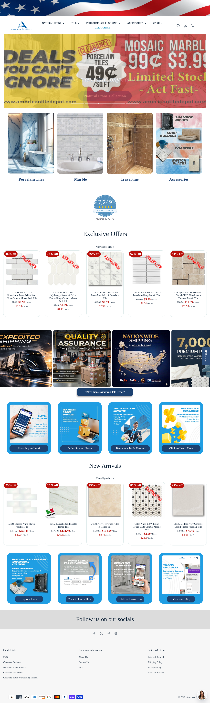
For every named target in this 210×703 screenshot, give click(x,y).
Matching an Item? (29, 448)
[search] (178, 25)
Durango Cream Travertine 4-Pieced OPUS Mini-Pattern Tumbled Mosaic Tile (188, 295)
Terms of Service (156, 672)
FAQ (5, 657)
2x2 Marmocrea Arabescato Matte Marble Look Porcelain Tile (105, 295)
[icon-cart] (192, 25)
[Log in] (185, 25)
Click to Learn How (181, 448)
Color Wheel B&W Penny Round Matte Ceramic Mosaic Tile (146, 527)
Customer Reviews (12, 662)
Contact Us (84, 662)
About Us (83, 657)
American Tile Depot (196, 697)
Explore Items (29, 599)
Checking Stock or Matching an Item (20, 677)
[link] (113, 247)
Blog (81, 667)
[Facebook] (94, 633)
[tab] (77, 104)
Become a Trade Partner (130, 448)
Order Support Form (80, 448)
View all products (104, 247)
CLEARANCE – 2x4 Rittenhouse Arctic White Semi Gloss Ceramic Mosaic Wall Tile (22, 295)
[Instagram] (115, 633)
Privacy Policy (154, 667)
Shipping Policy (155, 662)
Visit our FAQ (181, 599)
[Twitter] (101, 633)
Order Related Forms (13, 672)
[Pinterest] (108, 633)
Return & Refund (156, 657)
